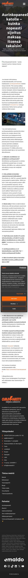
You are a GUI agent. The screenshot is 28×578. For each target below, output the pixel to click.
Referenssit (5, 480)
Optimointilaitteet (7, 511)
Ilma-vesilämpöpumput (8, 513)
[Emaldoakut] (14, 559)
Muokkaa (13, 303)
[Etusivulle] (11, 400)
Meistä (4, 477)
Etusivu (5, 49)
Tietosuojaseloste (7, 493)
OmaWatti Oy (16, 574)
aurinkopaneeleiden (15, 83)
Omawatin (10, 346)
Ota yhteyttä (5, 491)
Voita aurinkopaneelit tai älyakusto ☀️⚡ (13, 520)
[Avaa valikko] (24, 4)
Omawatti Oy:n (14, 105)
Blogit (3, 485)
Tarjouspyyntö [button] (6, 483)
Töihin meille (5, 488)
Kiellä (14, 308)
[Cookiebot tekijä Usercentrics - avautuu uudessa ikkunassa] (19, 268)
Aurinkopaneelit (6, 505)
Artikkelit (10, 49)
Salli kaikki (14, 298)
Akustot (4, 508)
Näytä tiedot (20, 293)
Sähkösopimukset (7, 516)
